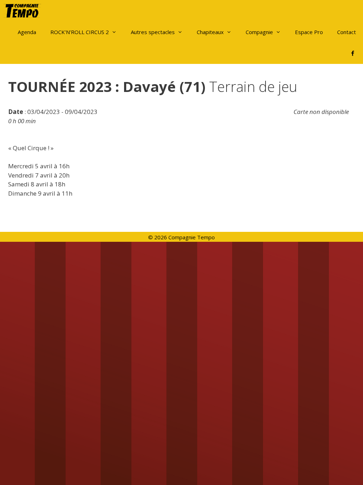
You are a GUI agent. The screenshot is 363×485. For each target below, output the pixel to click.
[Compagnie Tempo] (24, 10)
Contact (346, 32)
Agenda (27, 32)
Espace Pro (309, 32)
